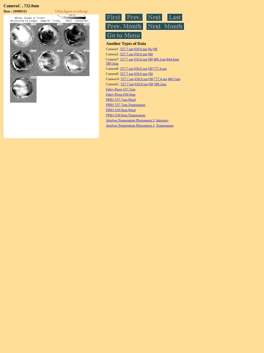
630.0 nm (140, 49)
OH (155, 49)
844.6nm (173, 59)
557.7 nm (126, 49)
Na (150, 49)
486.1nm (159, 59)
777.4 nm (160, 69)
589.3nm (112, 63)
